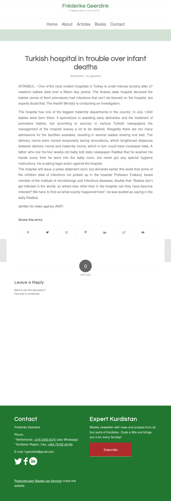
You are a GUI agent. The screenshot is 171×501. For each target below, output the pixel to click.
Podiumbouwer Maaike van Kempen (38, 481)
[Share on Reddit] (123, 232)
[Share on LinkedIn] (104, 232)
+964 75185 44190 (60, 444)
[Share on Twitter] (47, 232)
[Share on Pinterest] (85, 232)
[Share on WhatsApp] (66, 232)
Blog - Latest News (27, 34)
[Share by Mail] (142, 232)
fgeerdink (95, 76)
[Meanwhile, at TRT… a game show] (3, 250)
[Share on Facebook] (28, 232)
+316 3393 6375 (45, 439)
